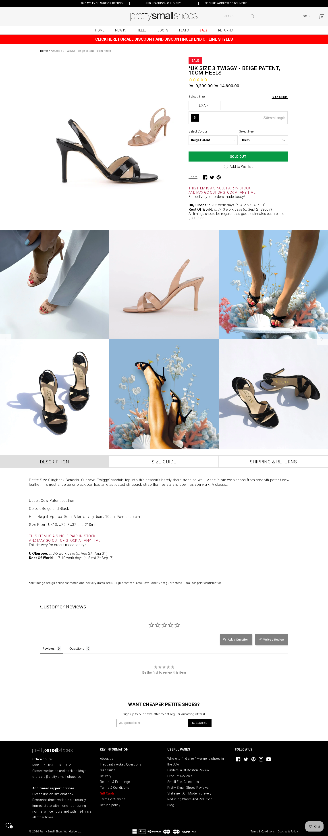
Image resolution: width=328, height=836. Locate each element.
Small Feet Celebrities (183, 782)
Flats (184, 30)
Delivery (106, 776)
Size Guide (107, 770)
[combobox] (239, 16)
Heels (142, 30)
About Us (107, 758)
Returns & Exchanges (116, 782)
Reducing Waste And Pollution (189, 799)
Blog (170, 805)
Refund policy (110, 805)
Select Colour (198, 131)
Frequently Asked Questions (120, 764)
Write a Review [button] (273, 639)
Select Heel (246, 131)
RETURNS (225, 30)
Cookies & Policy (288, 831)
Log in (306, 16)
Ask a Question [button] (238, 639)
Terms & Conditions (115, 787)
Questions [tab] (76, 648)
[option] (111, 128)
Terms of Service (112, 799)
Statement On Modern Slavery (189, 793)
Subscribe (199, 722)
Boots (163, 30)
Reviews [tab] (48, 648)
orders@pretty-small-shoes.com (59, 776)
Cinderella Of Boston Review (188, 770)
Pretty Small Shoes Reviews (188, 787)
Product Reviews (180, 776)
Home (99, 30)
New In (120, 30)
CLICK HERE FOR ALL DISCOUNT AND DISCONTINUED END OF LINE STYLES (164, 39)
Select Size (197, 96)
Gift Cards (107, 793)
